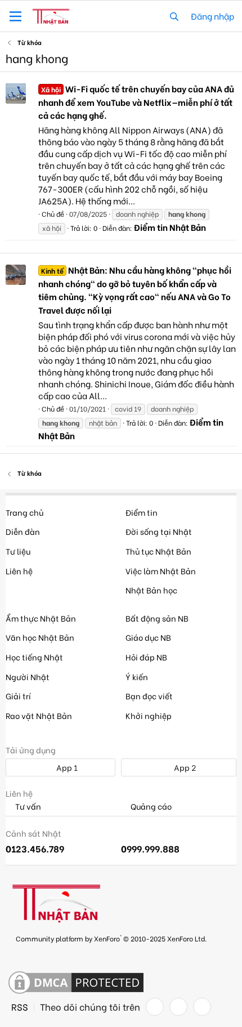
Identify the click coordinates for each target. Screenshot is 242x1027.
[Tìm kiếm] (174, 16)
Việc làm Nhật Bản (161, 571)
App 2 (184, 767)
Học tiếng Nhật (34, 657)
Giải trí (18, 696)
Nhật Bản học (151, 590)
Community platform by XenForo (111, 937)
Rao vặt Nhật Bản (39, 715)
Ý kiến (137, 676)
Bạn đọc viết (149, 696)
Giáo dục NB (148, 637)
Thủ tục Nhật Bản (158, 551)
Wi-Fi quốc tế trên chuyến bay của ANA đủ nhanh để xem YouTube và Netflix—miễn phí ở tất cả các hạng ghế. (136, 102)
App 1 (66, 767)
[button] (15, 16)
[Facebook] (155, 1007)
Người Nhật (28, 676)
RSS (19, 1007)
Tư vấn (27, 806)
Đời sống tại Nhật (159, 531)
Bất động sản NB (157, 618)
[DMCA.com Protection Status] (76, 983)
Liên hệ (19, 571)
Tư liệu (18, 551)
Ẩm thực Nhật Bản (41, 618)
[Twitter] (178, 1007)
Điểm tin (142, 512)
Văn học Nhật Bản (40, 637)
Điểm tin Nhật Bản (170, 227)
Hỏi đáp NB (146, 657)
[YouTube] (202, 1007)
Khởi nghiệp (149, 715)
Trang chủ (24, 512)
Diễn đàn (23, 531)
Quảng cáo (150, 806)
